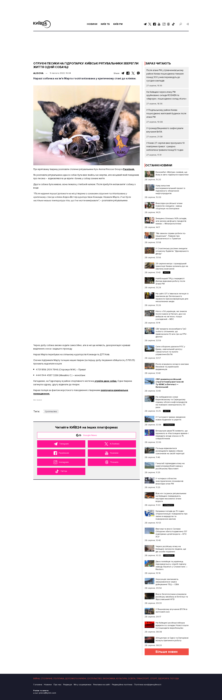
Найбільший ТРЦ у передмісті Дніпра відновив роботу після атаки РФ (170, 281)
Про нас (57, 684)
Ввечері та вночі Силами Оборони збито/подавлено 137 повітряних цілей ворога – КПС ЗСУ (171, 533)
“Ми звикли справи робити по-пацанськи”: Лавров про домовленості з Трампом (171, 236)
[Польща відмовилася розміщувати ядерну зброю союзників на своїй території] (150, 450)
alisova (38, 73)
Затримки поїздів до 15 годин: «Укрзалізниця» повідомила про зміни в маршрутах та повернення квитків (171, 515)
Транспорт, (143, 678)
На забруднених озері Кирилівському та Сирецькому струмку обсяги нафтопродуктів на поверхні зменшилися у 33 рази (171, 402)
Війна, (36, 678)
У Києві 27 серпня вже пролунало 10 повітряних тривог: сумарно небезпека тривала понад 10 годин (165, 146)
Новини (92, 24)
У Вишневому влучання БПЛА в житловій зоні (171, 610)
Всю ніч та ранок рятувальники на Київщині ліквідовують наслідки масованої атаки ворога (171, 497)
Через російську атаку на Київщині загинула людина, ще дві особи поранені (171, 549)
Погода (174, 678)
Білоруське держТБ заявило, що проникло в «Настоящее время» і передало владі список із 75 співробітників (172, 435)
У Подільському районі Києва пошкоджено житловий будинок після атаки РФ (166, 113)
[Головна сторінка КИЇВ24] (42, 24)
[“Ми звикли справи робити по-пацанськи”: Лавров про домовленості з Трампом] (150, 235)
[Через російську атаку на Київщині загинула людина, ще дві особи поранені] (150, 548)
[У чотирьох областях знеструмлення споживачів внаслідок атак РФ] (150, 480)
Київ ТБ (105, 24)
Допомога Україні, (76, 678)
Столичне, (47, 678)
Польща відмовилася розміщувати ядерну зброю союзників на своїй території (170, 451)
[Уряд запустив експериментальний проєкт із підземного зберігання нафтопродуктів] (150, 187)
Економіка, (109, 678)
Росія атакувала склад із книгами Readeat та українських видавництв (172, 367)
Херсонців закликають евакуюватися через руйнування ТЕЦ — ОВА (167, 582)
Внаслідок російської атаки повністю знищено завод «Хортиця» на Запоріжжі (169, 206)
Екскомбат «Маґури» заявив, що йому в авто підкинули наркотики (172, 173)
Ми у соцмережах (82, 684)
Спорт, (154, 678)
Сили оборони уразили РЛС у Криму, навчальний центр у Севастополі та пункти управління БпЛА (170, 350)
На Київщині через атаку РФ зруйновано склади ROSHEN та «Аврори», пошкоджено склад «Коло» (166, 95)
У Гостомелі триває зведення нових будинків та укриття (170, 418)
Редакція (67, 684)
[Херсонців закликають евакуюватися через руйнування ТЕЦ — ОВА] (150, 581)
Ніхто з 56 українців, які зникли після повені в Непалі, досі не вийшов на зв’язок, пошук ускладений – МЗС (171, 315)
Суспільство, (94, 678)
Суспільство (51, 411)
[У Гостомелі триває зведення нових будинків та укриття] (150, 419)
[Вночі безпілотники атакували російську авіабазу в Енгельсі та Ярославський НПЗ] (150, 596)
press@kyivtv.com (47, 693)
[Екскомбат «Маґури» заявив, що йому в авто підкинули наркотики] (150, 174)
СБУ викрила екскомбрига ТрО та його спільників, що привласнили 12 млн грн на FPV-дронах (171, 333)
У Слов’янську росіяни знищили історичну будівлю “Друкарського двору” (172, 251)
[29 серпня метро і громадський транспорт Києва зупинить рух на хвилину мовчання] (150, 265)
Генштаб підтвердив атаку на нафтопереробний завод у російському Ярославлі (170, 466)
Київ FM (118, 24)
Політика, (59, 678)
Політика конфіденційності (147, 684)
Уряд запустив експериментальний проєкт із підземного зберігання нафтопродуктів (170, 189)
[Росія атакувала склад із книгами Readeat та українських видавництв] (150, 366)
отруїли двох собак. (105, 381)
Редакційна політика (122, 684)
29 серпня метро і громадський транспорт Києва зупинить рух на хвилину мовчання (172, 266)
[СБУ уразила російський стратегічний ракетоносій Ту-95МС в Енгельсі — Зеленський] (150, 381)
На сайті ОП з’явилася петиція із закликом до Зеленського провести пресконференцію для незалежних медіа (172, 297)
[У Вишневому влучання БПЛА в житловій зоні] (150, 611)
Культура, (121, 678)
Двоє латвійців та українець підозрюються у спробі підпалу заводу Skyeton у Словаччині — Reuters (171, 565)
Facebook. (129, 169)
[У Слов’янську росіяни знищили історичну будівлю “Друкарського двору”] (150, 250)
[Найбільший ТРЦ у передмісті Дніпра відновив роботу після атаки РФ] (150, 280)
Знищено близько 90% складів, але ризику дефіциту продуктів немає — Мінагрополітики (171, 221)
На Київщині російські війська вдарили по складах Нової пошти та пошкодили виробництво (172, 625)
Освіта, (132, 678)
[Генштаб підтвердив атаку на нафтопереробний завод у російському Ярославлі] (150, 465)
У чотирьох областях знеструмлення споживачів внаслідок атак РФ (169, 481)
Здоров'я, (163, 678)
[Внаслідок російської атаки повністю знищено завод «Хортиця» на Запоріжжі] (150, 205)
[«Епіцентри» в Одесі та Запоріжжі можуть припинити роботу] (150, 640)
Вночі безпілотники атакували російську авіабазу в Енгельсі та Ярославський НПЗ (172, 597)
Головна (37, 684)
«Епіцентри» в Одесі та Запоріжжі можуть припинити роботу (172, 639)
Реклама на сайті (101, 684)
